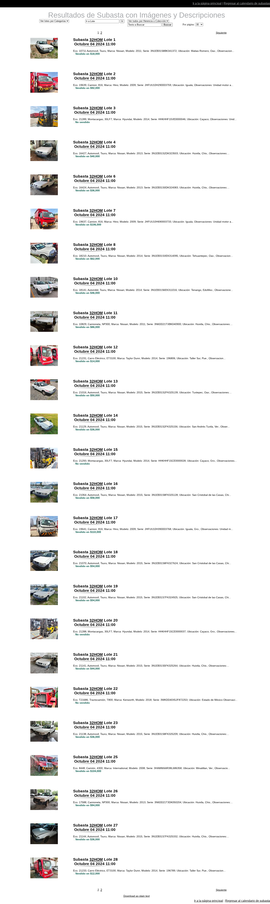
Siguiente (221, 32)
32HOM (96, 39)
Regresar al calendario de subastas (247, 3)
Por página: (189, 24)
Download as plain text (136, 895)
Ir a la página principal (207, 3)
